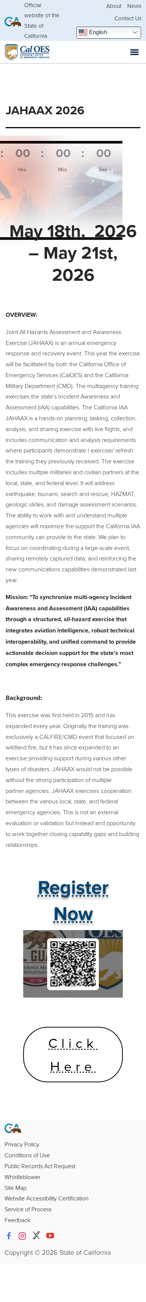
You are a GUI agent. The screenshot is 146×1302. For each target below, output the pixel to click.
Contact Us (128, 18)
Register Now (73, 900)
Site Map (15, 1188)
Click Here (73, 1054)
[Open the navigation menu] (134, 52)
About (113, 6)
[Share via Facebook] (8, 1236)
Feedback (17, 1220)
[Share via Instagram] (22, 1236)
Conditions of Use (27, 1155)
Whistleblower (22, 1177)
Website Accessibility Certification (46, 1198)
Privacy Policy (21, 1144)
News (134, 6)
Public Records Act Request (39, 1166)
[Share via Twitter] (36, 1236)
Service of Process (28, 1209)
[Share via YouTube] (50, 1236)
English (97, 32)
